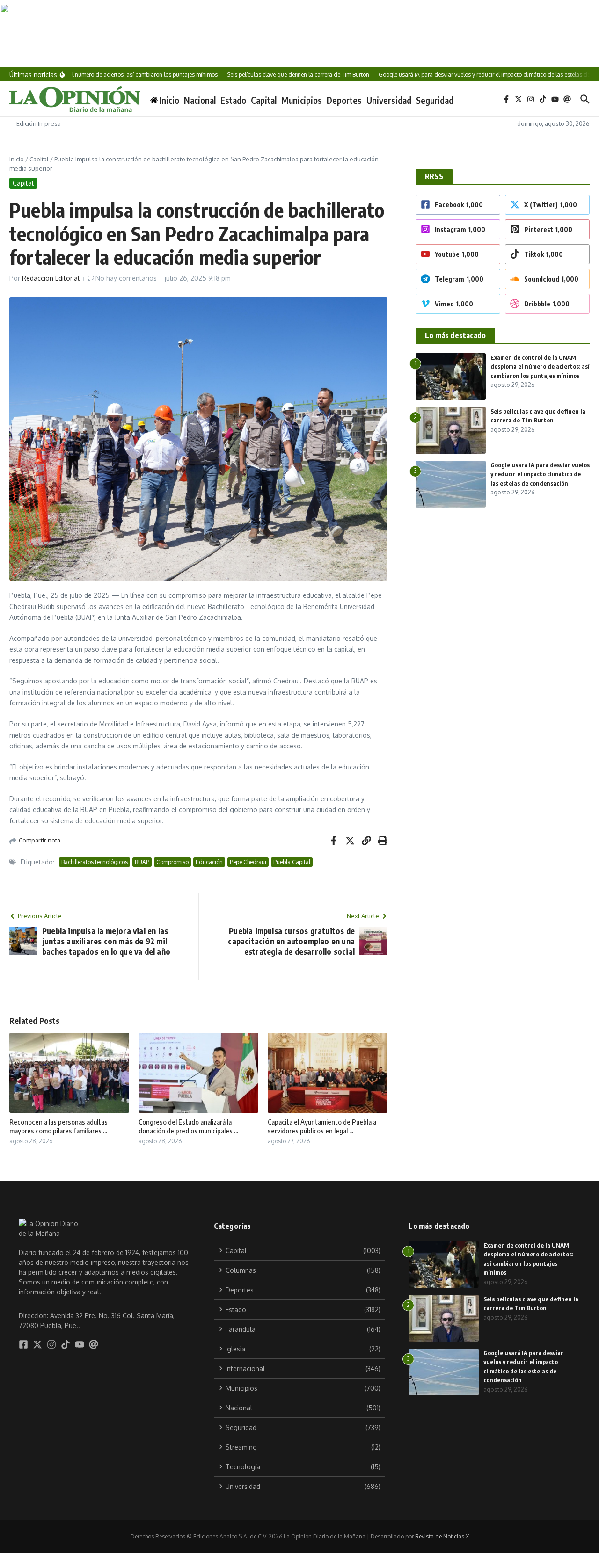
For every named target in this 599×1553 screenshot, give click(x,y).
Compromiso (172, 861)
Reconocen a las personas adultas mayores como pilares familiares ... (58, 1126)
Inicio (16, 159)
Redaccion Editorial (51, 278)
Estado (233, 100)
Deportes (344, 100)
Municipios (301, 100)
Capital (264, 100)
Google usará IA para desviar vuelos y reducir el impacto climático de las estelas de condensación (540, 474)
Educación (209, 861)
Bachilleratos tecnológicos (94, 861)
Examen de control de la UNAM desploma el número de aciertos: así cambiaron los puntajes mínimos (540, 366)
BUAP (142, 861)
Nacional (200, 100)
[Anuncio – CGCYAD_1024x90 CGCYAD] (299, 34)
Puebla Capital (291, 861)
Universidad (388, 100)
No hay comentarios (126, 278)
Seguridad (434, 100)
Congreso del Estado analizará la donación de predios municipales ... (188, 1126)
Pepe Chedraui (248, 861)
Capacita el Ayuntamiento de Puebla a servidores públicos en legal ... (322, 1126)
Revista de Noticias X (442, 1536)
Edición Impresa (38, 123)
